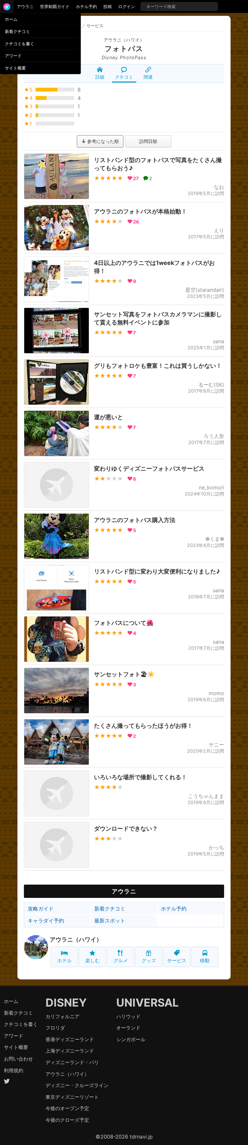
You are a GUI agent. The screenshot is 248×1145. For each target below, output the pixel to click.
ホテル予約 (86, 6)
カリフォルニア (62, 1016)
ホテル (64, 960)
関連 (148, 77)
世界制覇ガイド (54, 6)
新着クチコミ (17, 31)
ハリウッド (128, 1016)
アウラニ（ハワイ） (124, 40)
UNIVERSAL (147, 1002)
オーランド (128, 1028)
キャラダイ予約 (46, 920)
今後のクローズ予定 (67, 1120)
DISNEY (66, 1002)
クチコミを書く (19, 43)
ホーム (11, 19)
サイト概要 (15, 68)
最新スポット (109, 920)
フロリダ (55, 1028)
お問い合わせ (18, 1059)
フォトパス (124, 48)
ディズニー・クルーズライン (77, 1085)
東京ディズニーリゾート (72, 1097)
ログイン (126, 6)
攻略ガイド (41, 908)
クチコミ (124, 77)
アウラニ (25, 6)
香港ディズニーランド (70, 1039)
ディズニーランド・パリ (72, 1062)
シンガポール (130, 1039)
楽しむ (92, 960)
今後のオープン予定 (67, 1108)
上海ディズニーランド (70, 1051)
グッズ (148, 960)
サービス (176, 960)
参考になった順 (102, 141)
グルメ (120, 960)
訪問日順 (148, 141)
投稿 (107, 6)
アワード (13, 55)
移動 (205, 960)
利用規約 (13, 1070)
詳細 (99, 77)
